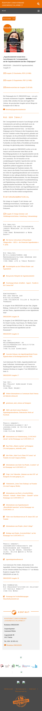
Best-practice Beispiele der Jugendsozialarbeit (20, 276)
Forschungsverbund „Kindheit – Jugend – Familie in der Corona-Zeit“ (20, 284)
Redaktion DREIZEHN (14, 645)
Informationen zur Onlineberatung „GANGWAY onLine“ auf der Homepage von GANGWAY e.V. (19, 438)
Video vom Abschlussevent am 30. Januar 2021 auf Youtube (20, 518)
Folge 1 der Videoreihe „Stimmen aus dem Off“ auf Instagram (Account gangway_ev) (20, 475)
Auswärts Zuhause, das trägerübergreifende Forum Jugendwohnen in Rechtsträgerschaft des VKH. (20, 355)
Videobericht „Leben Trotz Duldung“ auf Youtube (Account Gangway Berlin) (20, 485)
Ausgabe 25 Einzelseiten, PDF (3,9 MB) (18, 73)
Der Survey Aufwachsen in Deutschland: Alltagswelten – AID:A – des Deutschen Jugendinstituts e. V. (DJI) (21, 242)
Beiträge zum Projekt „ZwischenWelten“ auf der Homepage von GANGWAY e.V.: (19, 534)
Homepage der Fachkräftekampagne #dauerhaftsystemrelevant (15, 598)
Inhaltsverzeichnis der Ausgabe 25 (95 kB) (19, 87)
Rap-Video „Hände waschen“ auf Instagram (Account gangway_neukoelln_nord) (18, 447)
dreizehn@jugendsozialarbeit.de (16, 109)
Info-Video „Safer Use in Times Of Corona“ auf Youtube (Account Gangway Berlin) (19, 457)
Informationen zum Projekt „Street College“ (19, 526)
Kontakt (32, 689)
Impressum (8, 689)
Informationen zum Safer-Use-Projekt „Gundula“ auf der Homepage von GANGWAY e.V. (21, 466)
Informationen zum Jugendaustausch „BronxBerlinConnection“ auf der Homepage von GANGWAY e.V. (18, 507)
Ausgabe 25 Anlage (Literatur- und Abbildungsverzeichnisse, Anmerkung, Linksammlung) (20, 215)
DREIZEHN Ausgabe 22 (11, 334)
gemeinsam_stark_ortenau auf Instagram (18, 403)
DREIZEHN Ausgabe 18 (11, 316)
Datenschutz (21, 689)
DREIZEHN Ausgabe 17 (11, 375)
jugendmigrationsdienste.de (14, 559)
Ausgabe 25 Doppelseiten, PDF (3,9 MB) (19, 80)
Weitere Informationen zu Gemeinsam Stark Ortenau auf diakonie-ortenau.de (20, 395)
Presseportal (21, 691)
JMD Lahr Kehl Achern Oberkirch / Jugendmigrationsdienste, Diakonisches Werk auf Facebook (18, 412)
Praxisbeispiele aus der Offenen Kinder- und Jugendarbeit (18, 268)
